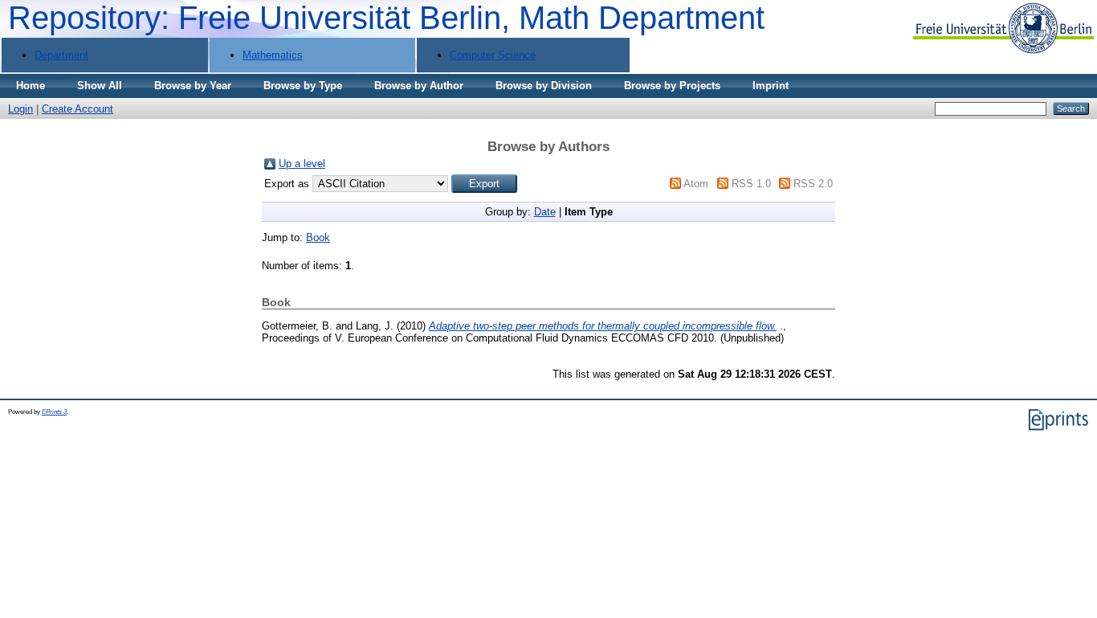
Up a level (302, 164)
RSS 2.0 (813, 184)
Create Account (77, 109)
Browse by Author (418, 86)
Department (61, 55)
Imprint (770, 86)
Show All (99, 86)
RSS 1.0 (751, 184)
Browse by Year (192, 86)
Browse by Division (543, 86)
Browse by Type (302, 86)
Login (20, 109)
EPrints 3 (54, 411)
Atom (695, 184)
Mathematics (273, 55)
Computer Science (493, 55)
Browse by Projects (672, 86)
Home (30, 86)
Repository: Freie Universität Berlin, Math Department (386, 17)
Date (545, 212)
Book (318, 237)
